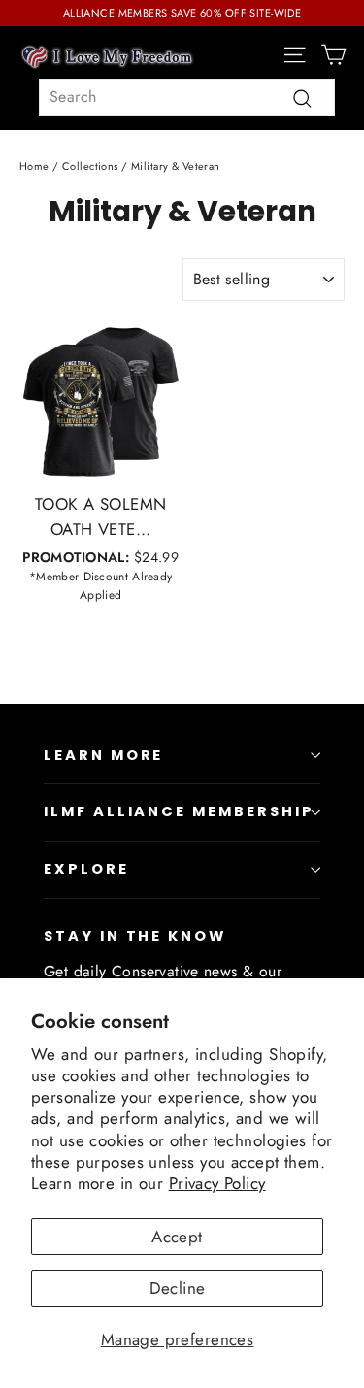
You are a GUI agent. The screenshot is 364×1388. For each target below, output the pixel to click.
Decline (177, 1288)
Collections (90, 166)
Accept (177, 1236)
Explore (86, 868)
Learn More (103, 755)
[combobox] (187, 97)
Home (34, 166)
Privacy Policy (217, 1183)
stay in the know (135, 935)
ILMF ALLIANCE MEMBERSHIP (179, 811)
